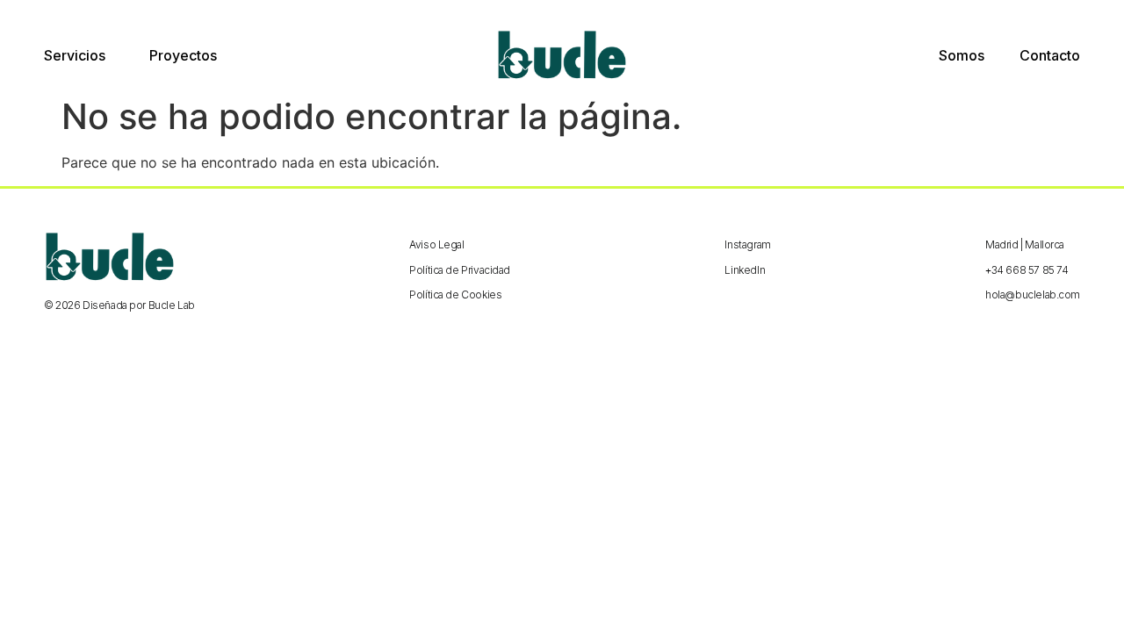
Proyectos (183, 55)
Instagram (747, 244)
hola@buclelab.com (1032, 294)
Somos (961, 55)
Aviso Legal (436, 244)
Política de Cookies (455, 294)
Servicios (74, 55)
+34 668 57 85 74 (1026, 269)
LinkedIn (744, 269)
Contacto (1050, 55)
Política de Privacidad (459, 269)
